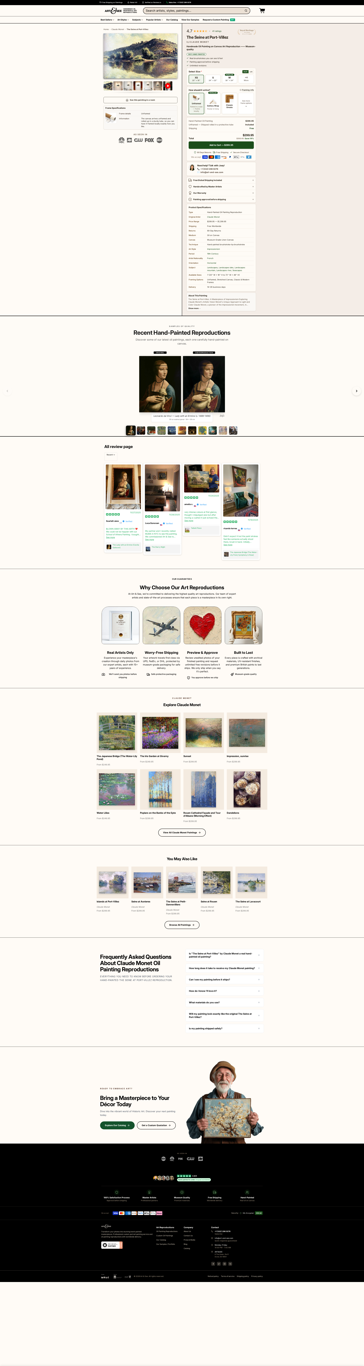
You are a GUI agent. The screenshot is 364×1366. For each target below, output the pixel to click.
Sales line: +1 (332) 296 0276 (180, 2)
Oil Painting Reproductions (166, 1231)
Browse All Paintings (180, 925)
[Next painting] (356, 391)
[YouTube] (230, 1264)
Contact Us (188, 1236)
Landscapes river (223, 270)
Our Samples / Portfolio (165, 1244)
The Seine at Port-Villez (137, 29)
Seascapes (237, 270)
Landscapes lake (226, 267)
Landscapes (212, 267)
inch (245, 71)
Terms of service (227, 1276)
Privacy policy (257, 1276)
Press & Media (189, 1240)
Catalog (187, 1248)
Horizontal (211, 263)
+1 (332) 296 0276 (209, 169)
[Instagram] (225, 1264)
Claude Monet (117, 29)
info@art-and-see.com (211, 172)
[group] (182, 386)
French (210, 258)
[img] (113, 514)
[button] (261, 11)
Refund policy (213, 1276)
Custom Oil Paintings (164, 1236)
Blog (185, 1244)
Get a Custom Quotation (154, 1125)
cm (251, 71)
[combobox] (196, 10)
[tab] (131, 430)
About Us (187, 1231)
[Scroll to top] (360, 1362)
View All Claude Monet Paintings (180, 832)
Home (106, 29)
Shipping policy (243, 1276)
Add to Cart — (221, 145)
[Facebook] (213, 1264)
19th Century (212, 254)
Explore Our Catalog (115, 1125)
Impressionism (213, 249)
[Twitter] (219, 1264)
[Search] (246, 11)
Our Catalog (161, 1240)
